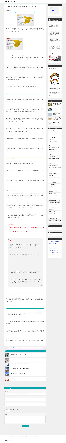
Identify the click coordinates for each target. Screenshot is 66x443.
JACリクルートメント (11, 190)
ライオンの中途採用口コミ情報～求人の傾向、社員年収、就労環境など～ (57, 113)
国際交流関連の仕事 (52, 156)
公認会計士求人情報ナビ (52, 250)
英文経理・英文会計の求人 (53, 198)
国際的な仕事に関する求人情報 (54, 158)
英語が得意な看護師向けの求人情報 (54, 200)
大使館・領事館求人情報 (53, 165)
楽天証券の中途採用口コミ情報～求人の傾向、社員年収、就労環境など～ (57, 109)
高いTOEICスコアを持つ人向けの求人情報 (55, 221)
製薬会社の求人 (51, 209)
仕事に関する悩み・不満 (53, 149)
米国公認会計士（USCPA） (53, 191)
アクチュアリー (51, 130)
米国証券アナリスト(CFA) (53, 193)
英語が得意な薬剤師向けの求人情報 (54, 202)
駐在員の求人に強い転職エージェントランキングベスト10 (18, 354)
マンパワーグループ (10, 309)
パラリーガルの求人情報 (53, 141)
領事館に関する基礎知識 (53, 218)
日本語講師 (51, 175)
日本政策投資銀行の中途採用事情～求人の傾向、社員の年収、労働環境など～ (57, 104)
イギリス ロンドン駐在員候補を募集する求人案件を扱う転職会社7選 (19, 368)
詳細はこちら (51, 95)
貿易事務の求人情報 (52, 213)
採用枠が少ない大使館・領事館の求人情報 (55, 168)
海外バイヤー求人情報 (52, 180)
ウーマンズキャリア (52, 132)
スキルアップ (51, 139)
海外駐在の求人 (9, 10)
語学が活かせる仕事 (52, 211)
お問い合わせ (51, 234)
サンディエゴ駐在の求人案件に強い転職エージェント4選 (17, 373)
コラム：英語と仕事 (52, 137)
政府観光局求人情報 (52, 171)
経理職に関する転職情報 (53, 195)
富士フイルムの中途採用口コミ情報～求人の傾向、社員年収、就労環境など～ (57, 118)
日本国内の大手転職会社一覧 (53, 173)
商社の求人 (51, 154)
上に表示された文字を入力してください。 (12, 409)
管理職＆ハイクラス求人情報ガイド (54, 241)
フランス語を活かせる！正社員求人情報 (55, 145)
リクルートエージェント (12, 158)
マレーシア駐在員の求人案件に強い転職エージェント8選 (17, 378)
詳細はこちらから (51, 53)
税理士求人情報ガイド (52, 248)
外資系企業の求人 (52, 163)
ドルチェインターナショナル (12, 294)
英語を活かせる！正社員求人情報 (54, 204)
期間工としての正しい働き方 (53, 252)
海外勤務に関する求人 (52, 184)
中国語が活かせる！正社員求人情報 (54, 147)
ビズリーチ (8, 94)
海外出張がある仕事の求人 (53, 182)
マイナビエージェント (15, 262)
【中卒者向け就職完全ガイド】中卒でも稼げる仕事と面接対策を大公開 (57, 123)
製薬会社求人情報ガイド (52, 243)
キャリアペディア (10, 1)
